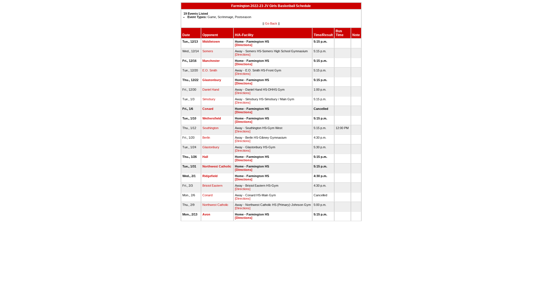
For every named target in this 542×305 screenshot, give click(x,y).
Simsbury (208, 99)
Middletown (211, 41)
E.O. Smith (209, 70)
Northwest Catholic (216, 166)
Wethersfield (211, 118)
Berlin (206, 137)
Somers (207, 51)
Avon (206, 214)
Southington (210, 128)
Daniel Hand (210, 89)
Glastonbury (211, 80)
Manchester (211, 60)
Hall (205, 156)
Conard (207, 108)
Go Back (271, 23)
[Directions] (243, 45)
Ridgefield (210, 176)
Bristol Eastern (212, 185)
